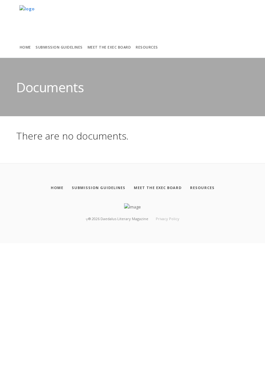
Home (25, 47)
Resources (147, 47)
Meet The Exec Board (109, 47)
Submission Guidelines (59, 47)
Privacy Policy (167, 218)
